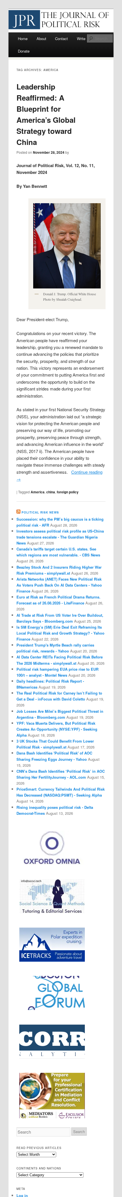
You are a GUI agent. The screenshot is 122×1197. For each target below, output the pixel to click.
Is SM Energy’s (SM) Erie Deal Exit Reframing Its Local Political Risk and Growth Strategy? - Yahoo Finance (60, 633)
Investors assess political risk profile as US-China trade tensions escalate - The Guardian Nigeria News (60, 537)
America (38, 491)
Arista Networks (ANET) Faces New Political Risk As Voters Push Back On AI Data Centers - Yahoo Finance (59, 585)
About (41, 38)
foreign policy (68, 491)
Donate (24, 51)
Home (23, 38)
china (50, 491)
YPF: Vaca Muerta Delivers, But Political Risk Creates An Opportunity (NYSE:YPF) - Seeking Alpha (56, 729)
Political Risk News (40, 512)
